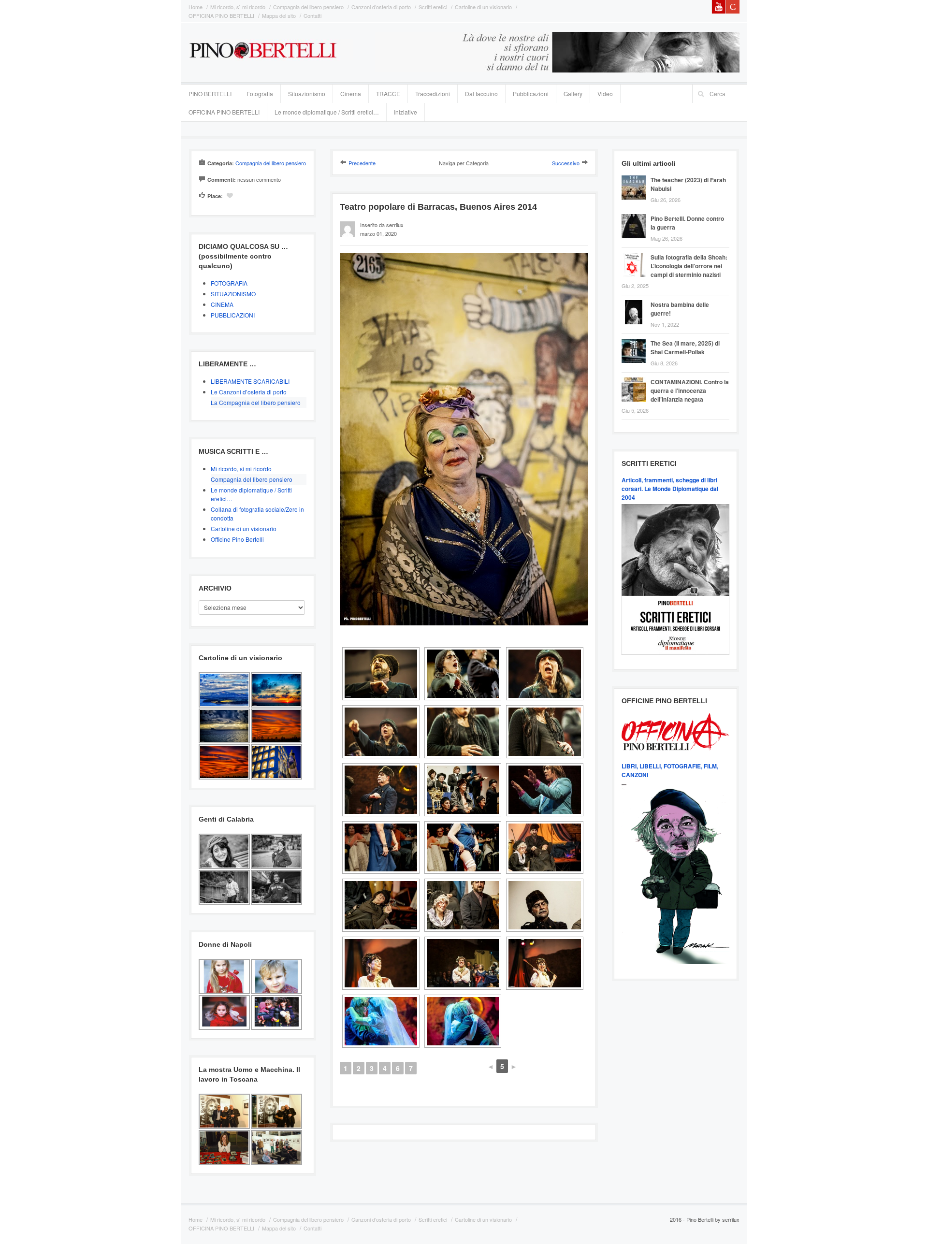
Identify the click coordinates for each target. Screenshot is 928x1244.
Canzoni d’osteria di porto (381, 7)
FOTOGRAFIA (229, 283)
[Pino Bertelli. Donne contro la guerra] (636, 215)
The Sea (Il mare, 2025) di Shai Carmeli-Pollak (685, 347)
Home (195, 7)
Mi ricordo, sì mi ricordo (237, 7)
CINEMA (222, 304)
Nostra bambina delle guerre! (680, 309)
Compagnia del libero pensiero (308, 7)
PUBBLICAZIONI (233, 315)
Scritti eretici (433, 7)
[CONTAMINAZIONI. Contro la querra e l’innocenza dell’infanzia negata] (636, 378)
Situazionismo (306, 93)
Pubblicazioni (531, 93)
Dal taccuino (481, 93)
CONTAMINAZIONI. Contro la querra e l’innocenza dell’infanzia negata (690, 390)
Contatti (312, 15)
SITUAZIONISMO (233, 293)
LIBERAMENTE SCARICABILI (250, 381)
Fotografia (259, 93)
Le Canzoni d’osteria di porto (249, 392)
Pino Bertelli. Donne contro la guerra (687, 222)
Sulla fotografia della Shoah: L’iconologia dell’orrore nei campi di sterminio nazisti (689, 266)
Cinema (350, 93)
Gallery (573, 93)
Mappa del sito (279, 15)
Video (605, 93)
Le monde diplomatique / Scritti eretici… (327, 112)
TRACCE (388, 93)
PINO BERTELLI (210, 93)
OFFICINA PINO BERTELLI (221, 15)
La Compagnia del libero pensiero (256, 402)
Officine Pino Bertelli (237, 539)
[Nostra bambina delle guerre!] (636, 301)
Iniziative (405, 112)
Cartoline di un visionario (483, 7)
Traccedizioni (432, 93)
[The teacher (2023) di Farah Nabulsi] (636, 176)
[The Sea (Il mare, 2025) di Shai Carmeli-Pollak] (636, 340)
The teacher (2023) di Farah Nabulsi (688, 184)
